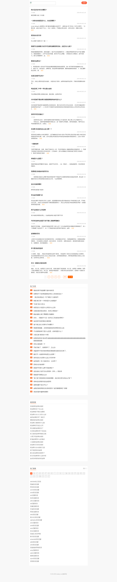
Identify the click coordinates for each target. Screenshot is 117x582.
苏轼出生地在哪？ (39, 364)
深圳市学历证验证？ (37, 114)
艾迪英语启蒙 (34, 509)
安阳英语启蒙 (34, 561)
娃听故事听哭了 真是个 (37, 417)
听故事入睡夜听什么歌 (37, 423)
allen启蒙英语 (34, 501)
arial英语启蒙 (34, 492)
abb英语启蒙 (34, 542)
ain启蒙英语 (34, 495)
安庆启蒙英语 (34, 498)
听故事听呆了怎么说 (36, 409)
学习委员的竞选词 (37, 248)
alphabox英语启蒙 (36, 520)
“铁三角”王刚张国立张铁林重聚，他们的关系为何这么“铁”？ (53, 378)
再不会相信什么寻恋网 (38, 210)
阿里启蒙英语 (34, 512)
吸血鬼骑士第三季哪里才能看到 (44, 314)
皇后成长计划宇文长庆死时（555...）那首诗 (48, 371)
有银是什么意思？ (37, 158)
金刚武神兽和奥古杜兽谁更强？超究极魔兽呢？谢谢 (50, 388)
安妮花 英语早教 (35, 534)
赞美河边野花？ (36, 61)
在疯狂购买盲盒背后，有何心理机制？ (46, 311)
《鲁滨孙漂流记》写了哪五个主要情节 (46, 297)
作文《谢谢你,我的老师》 (39, 263)
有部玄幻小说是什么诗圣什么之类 (44, 307)
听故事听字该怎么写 (36, 425)
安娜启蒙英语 (34, 506)
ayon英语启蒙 (34, 558)
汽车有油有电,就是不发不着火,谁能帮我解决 (45, 221)
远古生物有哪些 (36, 184)
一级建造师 (34, 144)
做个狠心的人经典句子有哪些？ (44, 324)
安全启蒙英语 (34, 531)
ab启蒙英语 (34, 503)
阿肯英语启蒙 (34, 487)
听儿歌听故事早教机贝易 (38, 434)
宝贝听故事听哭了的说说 (38, 431)
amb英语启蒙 (34, 525)
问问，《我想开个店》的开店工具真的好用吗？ (49, 318)
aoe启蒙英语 (34, 528)
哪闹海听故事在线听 (36, 420)
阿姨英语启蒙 (34, 484)
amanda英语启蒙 (35, 539)
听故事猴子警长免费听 (37, 412)
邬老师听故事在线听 (36, 406)
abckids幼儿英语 (35, 481)
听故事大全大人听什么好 (38, 414)
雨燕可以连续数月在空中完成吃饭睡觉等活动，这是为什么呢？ (51, 46)
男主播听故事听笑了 (36, 428)
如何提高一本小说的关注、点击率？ (45, 361)
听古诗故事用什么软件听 (38, 455)
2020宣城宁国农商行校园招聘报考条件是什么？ (46, 99)
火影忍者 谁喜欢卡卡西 (41, 334)
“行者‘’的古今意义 (39, 304)
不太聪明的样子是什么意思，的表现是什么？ (48, 331)
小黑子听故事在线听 (36, 436)
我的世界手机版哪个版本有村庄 (44, 290)
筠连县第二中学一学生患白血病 (41, 88)
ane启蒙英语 (34, 523)
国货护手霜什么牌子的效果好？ (44, 368)
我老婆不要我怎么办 (40, 375)
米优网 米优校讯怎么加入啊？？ (41, 129)
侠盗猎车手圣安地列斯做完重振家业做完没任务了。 (50, 351)
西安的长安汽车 (36, 35)
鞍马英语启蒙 (34, 536)
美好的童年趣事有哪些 (41, 392)
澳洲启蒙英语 (34, 556)
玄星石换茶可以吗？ (37, 76)
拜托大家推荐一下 (39, 344)
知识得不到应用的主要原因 (42, 321)
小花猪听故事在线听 (36, 442)
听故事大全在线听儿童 (37, 447)
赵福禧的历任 (35, 233)
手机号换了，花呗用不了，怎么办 (44, 347)
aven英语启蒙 (34, 490)
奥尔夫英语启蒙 (35, 517)
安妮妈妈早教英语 (36, 547)
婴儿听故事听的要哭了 (37, 453)
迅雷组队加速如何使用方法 (40, 171)
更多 (84, 468)
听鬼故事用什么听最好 (37, 439)
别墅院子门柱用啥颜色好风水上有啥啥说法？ (48, 294)
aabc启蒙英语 (34, 553)
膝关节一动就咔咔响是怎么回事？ (44, 354)
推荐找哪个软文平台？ (41, 385)
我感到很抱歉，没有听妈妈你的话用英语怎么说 (49, 328)
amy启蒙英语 (34, 550)
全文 (32, 30)
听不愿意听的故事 (36, 450)
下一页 (70, 276)
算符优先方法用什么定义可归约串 (44, 357)
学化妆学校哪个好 (37, 195)
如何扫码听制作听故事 (37, 458)
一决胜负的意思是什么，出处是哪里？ (43, 20)
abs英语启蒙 (34, 514)
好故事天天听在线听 (36, 445)
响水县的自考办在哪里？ (39, 10)
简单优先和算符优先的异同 (42, 381)
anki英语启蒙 (34, 545)
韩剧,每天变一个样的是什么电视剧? (45, 300)
